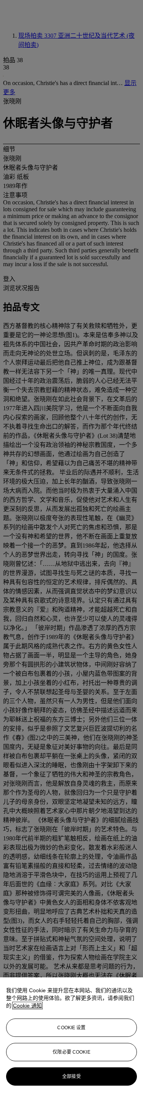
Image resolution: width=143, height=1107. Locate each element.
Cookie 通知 (27, 1006)
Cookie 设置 (71, 1027)
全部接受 (71, 1076)
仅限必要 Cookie (71, 1052)
